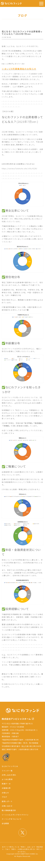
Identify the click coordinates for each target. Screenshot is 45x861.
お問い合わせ (7, 806)
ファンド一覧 (7, 770)
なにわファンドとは (10, 766)
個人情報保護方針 (9, 810)
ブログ (4, 797)
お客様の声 (6, 788)
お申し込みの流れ (9, 775)
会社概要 (5, 823)
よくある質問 (7, 779)
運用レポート (7, 801)
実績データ (6, 784)
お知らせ (5, 793)
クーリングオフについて (12, 819)
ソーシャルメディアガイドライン (15, 815)
